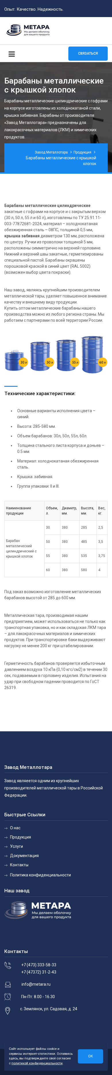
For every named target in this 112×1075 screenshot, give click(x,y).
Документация (24, 855)
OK (90, 1056)
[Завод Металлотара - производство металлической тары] (27, 30)
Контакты (19, 865)
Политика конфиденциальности (40, 875)
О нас (15, 828)
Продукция (20, 837)
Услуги (16, 846)
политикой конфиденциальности (37, 1063)
